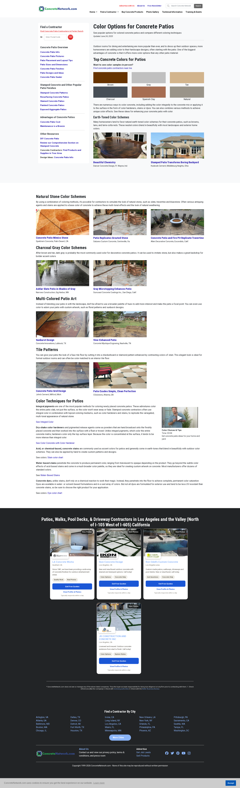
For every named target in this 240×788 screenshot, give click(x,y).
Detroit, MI (75, 724)
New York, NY (145, 720)
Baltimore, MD (43, 724)
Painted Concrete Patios (52, 105)
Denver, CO (75, 720)
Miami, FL (109, 727)
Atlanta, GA (41, 720)
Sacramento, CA (181, 720)
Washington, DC (181, 730)
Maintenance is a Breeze (52, 126)
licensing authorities (121, 689)
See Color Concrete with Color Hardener (55, 443)
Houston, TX (76, 730)
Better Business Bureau (150, 689)
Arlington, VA (42, 717)
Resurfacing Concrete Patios (54, 97)
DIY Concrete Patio (49, 138)
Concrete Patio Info (50, 52)
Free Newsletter (155, 6)
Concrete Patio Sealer (51, 77)
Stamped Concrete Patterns (54, 93)
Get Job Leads (143, 752)
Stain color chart (55, 457)
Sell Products (143, 755)
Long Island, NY (112, 720)
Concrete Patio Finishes (52, 69)
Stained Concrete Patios (52, 101)
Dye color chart (55, 493)
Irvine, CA (109, 717)
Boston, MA (41, 727)
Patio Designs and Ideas (52, 73)
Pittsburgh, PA (181, 717)
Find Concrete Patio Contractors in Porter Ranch (61, 31)
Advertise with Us (126, 6)
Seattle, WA (179, 724)
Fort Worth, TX (77, 727)
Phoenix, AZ (145, 730)
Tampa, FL (179, 727)
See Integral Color (44, 422)
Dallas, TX (75, 717)
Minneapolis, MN (113, 730)
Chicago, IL (41, 730)
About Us (141, 6)
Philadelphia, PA (147, 727)
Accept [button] (231, 783)
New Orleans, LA (147, 717)
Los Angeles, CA (113, 724)
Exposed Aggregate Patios (53, 109)
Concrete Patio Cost (50, 122)
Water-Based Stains (50, 475)
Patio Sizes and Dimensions (54, 64)
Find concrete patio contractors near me (112, 68)
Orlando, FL (144, 724)
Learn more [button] (99, 783)
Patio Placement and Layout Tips (56, 60)
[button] (93, 12)
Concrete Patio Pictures (52, 56)
